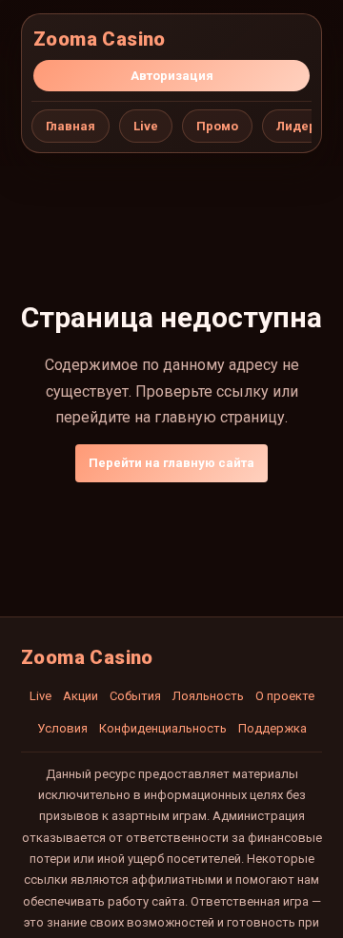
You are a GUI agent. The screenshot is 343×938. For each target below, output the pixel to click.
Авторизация (172, 75)
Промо (217, 126)
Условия (62, 728)
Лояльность (208, 696)
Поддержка (272, 728)
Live (145, 126)
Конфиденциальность (163, 728)
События (135, 696)
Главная (70, 126)
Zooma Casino (99, 39)
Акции (80, 696)
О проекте (284, 696)
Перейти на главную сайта (171, 463)
